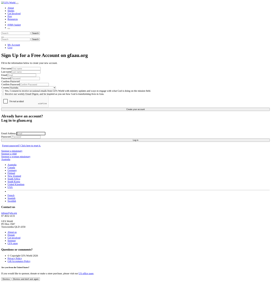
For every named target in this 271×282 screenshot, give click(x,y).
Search (35, 33)
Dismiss (6, 279)
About (11, 8)
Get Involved (14, 13)
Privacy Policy (15, 258)
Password (6, 78)
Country (5, 87)
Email (4, 75)
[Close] (2, 37)
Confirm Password (10, 81)
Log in (135, 140)
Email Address (8, 133)
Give (10, 47)
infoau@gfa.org (9, 213)
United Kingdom (16, 184)
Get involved (14, 237)
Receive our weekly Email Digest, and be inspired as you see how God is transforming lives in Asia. (54, 94)
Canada (11, 167)
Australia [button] (5, 159)
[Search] (9, 28)
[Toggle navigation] (17, 3)
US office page (86, 273)
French (11, 195)
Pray (10, 16)
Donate (11, 235)
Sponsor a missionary (11, 151)
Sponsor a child (9, 153)
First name (6, 68)
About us (12, 232)
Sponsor (12, 240)
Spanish (11, 198)
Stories (11, 10)
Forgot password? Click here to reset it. (21, 145)
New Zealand (14, 176)
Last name (6, 71)
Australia (12, 164)
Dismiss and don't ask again (26, 279)
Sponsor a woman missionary (15, 156)
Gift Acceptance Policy (19, 261)
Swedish (12, 201)
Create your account (135, 109)
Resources (13, 19)
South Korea (14, 181)
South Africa (14, 178)
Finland (11, 173)
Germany (12, 170)
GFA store (13, 243)
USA (10, 187)
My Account (14, 45)
